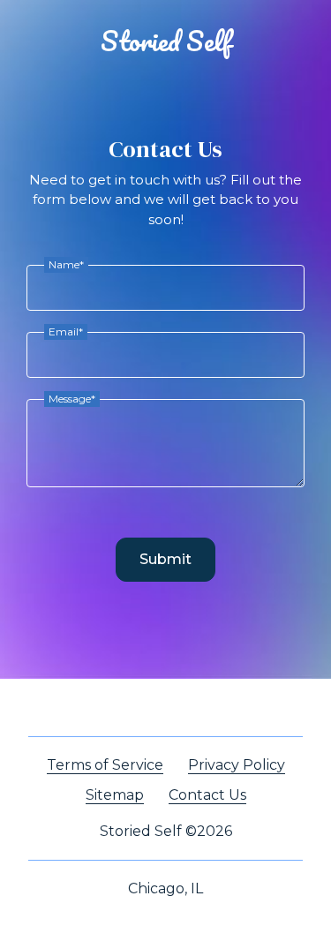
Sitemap (115, 795)
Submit (165, 559)
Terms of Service (105, 765)
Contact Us (207, 795)
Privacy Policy (236, 765)
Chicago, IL (165, 888)
